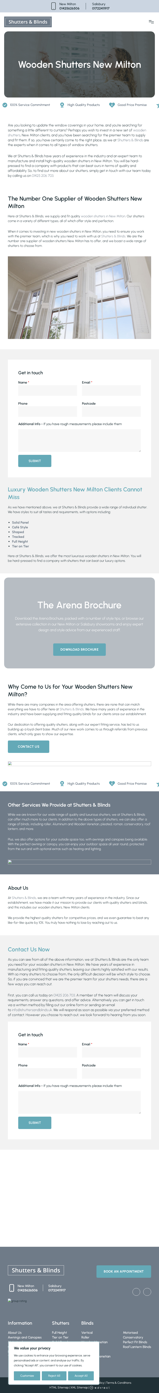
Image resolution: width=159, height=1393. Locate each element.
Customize (27, 1376)
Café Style (20, 527)
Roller (85, 1337)
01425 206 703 (42, 176)
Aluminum (60, 824)
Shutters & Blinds (130, 140)
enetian (94, 824)
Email (87, 382)
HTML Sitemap (59, 1387)
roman (118, 824)
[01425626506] (53, 6)
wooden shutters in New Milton (103, 216)
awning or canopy (44, 844)
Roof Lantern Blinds (137, 1347)
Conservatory (133, 1337)
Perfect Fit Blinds (135, 1342)
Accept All (81, 1376)
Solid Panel (21, 522)
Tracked (18, 537)
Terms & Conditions (118, 1383)
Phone (23, 403)
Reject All (54, 1376)
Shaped (18, 532)
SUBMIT (35, 461)
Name (23, 382)
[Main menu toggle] (151, 21)
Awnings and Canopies (25, 1337)
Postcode (89, 403)
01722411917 (101, 8)
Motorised (130, 1333)
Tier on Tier (60, 1337)
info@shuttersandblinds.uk (32, 1010)
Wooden (80, 824)
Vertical (87, 1333)
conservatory (133, 824)
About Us (15, 1333)
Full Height (20, 541)
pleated (106, 824)
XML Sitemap (79, 1387)
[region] (53, 1363)
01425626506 (69, 8)
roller (47, 824)
